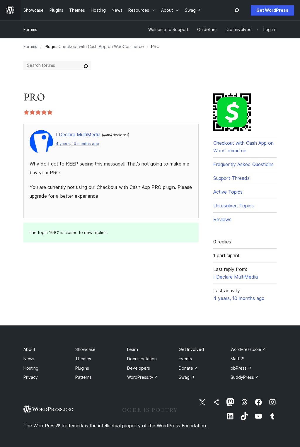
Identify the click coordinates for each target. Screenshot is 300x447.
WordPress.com (248, 349)
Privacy (30, 377)
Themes (83, 358)
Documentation (142, 358)
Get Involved (191, 349)
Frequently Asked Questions (243, 164)
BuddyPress (245, 377)
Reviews (222, 219)
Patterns (83, 377)
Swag (187, 377)
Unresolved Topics (233, 206)
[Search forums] (85, 65)
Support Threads (231, 178)
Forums (30, 29)
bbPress (241, 368)
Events (185, 358)
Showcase (85, 349)
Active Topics (228, 192)
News (28, 358)
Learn (132, 349)
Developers (138, 368)
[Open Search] (237, 10)
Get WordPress (272, 10)
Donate (188, 368)
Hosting (30, 368)
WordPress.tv (142, 377)
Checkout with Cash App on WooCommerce (101, 46)
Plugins (82, 368)
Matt (237, 358)
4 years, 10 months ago (77, 143)
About (29, 349)
